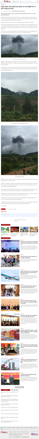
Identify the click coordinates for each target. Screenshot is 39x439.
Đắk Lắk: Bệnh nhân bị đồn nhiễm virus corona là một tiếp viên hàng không (29, 346)
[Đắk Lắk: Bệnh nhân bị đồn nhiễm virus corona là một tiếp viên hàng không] (10, 349)
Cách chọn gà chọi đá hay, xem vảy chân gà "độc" (9, 413)
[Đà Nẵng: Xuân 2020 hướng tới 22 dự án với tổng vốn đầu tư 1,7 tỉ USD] (10, 364)
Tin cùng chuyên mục (6, 238)
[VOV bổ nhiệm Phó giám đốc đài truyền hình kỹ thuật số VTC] (10, 290)
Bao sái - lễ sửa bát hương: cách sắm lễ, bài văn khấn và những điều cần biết (9, 422)
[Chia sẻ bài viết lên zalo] (4, 11)
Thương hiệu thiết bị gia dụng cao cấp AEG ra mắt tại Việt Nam (15, 234)
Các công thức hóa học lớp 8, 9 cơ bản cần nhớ (9, 410)
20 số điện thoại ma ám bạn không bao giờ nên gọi (9, 407)
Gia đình (17, 427)
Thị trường (9, 427)
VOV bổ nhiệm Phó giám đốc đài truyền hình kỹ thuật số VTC (29, 286)
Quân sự (35, 427)
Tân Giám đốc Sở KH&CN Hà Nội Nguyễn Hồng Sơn (28, 375)
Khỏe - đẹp (26, 427)
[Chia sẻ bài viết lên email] (6, 11)
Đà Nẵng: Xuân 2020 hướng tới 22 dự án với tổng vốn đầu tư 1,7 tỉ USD (29, 361)
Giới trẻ (21, 427)
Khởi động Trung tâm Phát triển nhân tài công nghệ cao (24, 234)
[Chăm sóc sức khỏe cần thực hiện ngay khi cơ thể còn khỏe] (34, 229)
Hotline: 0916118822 (24, 1)
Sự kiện (2, 429)
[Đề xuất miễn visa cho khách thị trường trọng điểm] (10, 261)
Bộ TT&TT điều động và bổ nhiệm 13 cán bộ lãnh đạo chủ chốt (29, 316)
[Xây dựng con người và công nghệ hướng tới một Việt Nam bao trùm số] (10, 246)
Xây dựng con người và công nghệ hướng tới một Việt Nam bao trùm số (29, 243)
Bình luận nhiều (14, 389)
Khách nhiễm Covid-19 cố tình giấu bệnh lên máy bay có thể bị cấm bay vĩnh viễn (29, 273)
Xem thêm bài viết (19, 387)
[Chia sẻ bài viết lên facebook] (2, 11)
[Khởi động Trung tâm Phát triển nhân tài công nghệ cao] (24, 229)
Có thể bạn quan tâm (5, 224)
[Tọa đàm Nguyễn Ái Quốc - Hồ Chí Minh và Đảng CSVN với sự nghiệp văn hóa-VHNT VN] (10, 334)
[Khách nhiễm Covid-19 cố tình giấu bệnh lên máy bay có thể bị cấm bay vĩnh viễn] (10, 275)
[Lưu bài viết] (10, 11)
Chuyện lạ (31, 427)
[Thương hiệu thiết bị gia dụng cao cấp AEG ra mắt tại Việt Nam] (15, 229)
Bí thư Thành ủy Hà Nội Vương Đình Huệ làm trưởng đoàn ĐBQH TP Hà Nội (29, 302)
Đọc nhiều (5, 389)
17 (9, 396)
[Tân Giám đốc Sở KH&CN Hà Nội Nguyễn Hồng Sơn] (10, 379)
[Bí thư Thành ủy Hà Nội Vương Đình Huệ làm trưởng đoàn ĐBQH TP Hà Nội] (10, 305)
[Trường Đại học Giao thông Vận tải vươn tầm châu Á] (5, 229)
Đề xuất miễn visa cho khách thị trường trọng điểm (29, 257)
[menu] (2, 1)
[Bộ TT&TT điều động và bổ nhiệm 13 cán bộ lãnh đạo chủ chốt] (10, 320)
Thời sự (3, 4)
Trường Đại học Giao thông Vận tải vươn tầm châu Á (5, 234)
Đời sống (4, 427)
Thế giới (13, 427)
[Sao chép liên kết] (8, 11)
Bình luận (3, 209)
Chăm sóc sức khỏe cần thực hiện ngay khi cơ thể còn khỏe (33, 234)
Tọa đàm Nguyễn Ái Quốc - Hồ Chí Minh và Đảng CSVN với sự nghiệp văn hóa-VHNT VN (29, 331)
